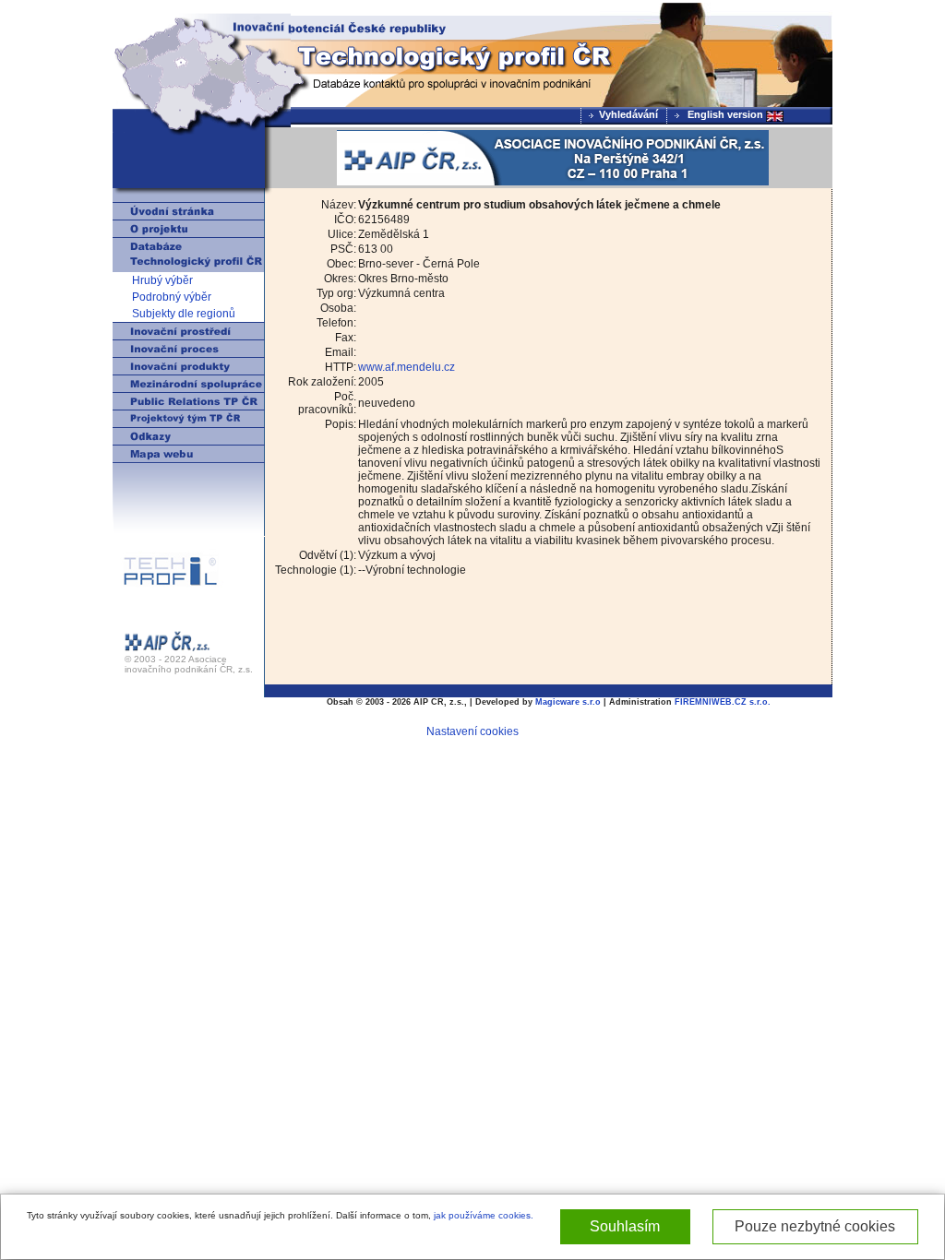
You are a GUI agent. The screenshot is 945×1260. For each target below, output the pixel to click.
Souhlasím (625, 1226)
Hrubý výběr (162, 280)
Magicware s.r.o (568, 702)
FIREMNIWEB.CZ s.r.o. (723, 702)
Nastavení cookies (472, 731)
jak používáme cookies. (483, 1215)
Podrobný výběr (171, 297)
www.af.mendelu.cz (406, 367)
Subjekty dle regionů (183, 313)
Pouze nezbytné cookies (815, 1226)
